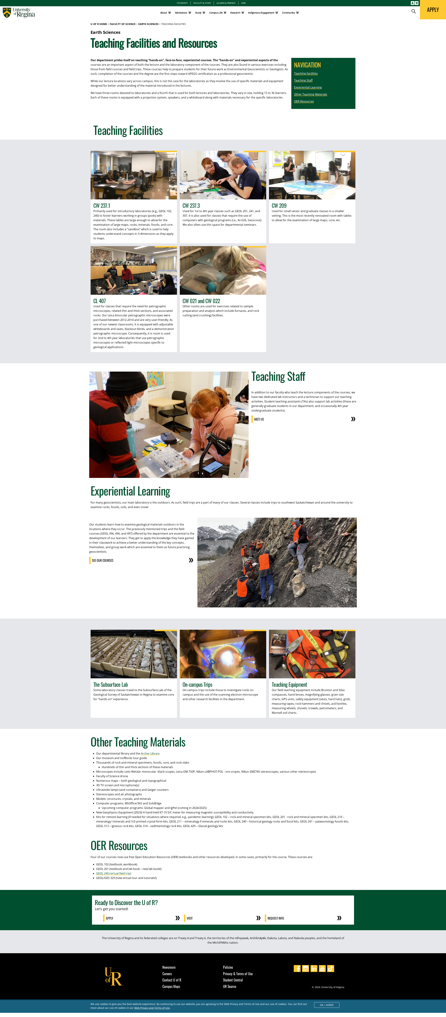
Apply (109, 918)
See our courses (102, 560)
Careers (167, 973)
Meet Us (259, 419)
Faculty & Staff (202, 3)
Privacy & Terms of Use (238, 973)
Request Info (276, 918)
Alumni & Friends (226, 3)
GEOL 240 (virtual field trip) (113, 873)
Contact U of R (171, 979)
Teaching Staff (303, 80)
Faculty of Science (123, 24)
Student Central (233, 979)
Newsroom (169, 967)
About (163, 12)
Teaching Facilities (306, 73)
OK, (327, 1005)
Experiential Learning (308, 87)
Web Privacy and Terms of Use (152, 1008)
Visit (190, 918)
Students (182, 3)
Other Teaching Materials (310, 94)
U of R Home (99, 24)
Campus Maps (171, 986)
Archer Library (150, 753)
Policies (228, 967)
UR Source (229, 986)
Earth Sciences (148, 24)
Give (243, 3)
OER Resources (304, 101)
